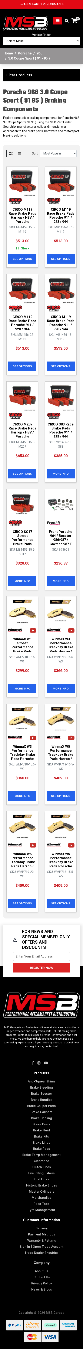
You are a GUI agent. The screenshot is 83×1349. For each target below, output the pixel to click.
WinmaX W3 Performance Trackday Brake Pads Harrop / (60, 645)
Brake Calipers (41, 1112)
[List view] (19, 153)
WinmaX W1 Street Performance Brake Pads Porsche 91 (22, 647)
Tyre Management (41, 1210)
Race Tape (42, 1203)
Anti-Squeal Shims (41, 1081)
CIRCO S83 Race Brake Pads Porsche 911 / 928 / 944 (61, 430)
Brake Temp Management (41, 1155)
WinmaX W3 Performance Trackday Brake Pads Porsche (22, 753)
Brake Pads (41, 1148)
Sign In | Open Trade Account (41, 1246)
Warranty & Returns (41, 1240)
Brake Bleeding (41, 1087)
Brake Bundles (41, 1099)
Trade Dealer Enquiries (41, 1252)
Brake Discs (41, 1124)
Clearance (41, 1161)
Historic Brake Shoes (41, 1185)
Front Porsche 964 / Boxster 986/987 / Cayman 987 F (60, 538)
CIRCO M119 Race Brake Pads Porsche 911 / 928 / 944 (60, 215)
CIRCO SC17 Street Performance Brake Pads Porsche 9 (22, 540)
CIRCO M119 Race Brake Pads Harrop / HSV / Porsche (22, 215)
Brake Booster (41, 1093)
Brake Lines (41, 1142)
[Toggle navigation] (57, 20)
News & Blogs (41, 1289)
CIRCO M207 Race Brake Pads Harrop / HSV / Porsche (22, 430)
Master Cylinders (41, 1191)
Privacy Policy (41, 1283)
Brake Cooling (41, 1118)
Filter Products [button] (19, 75)
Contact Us (41, 1277)
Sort (35, 153)
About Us (41, 1271)
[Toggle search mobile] (65, 21)
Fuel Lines (41, 1179)
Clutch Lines (41, 1167)
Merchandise (41, 1197)
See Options (22, 258)
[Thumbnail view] (10, 153)
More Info (61, 473)
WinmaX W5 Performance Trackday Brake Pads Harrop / (60, 753)
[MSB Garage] (25, 20)
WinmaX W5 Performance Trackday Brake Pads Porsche (60, 860)
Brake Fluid (41, 1130)
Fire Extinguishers (41, 1173)
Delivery (42, 1228)
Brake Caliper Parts (41, 1106)
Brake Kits (41, 1136)
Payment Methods (41, 1234)
